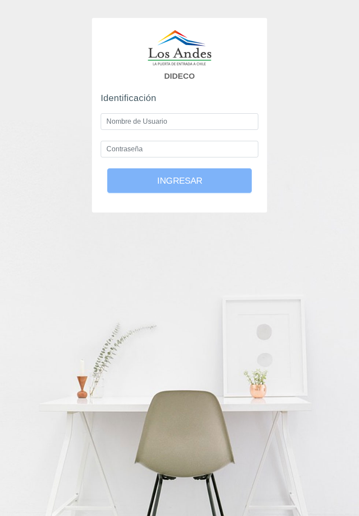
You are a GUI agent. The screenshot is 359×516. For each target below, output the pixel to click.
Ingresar (179, 180)
